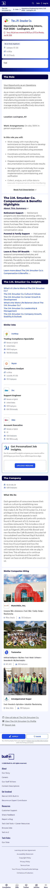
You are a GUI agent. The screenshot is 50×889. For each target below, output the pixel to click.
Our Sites (5, 842)
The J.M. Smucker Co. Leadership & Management (20, 309)
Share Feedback (8, 815)
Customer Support (9, 810)
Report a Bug (7, 819)
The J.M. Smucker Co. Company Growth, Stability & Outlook (23, 315)
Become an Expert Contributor (14, 800)
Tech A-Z (5, 832)
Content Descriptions (10, 786)
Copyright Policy (25, 858)
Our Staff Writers (9, 782)
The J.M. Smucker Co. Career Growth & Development (22, 298)
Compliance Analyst (14, 368)
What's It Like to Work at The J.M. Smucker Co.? (24, 289)
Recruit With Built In (10, 796)
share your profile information (37, 741)
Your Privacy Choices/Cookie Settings (25, 869)
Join (38, 3)
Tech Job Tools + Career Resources (16, 823)
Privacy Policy (25, 861)
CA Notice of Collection (25, 873)
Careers (5, 777)
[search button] (33, 3)
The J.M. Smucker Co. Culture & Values (22, 294)
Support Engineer (12, 395)
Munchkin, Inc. (18, 606)
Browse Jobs (7, 828)
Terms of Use (25, 865)
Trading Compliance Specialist (19, 339)
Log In (45, 3)
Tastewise (16, 652)
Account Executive (13, 425)
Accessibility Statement (25, 854)
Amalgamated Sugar (21, 699)
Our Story (6, 773)
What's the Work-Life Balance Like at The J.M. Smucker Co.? (23, 304)
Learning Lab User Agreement (25, 850)
